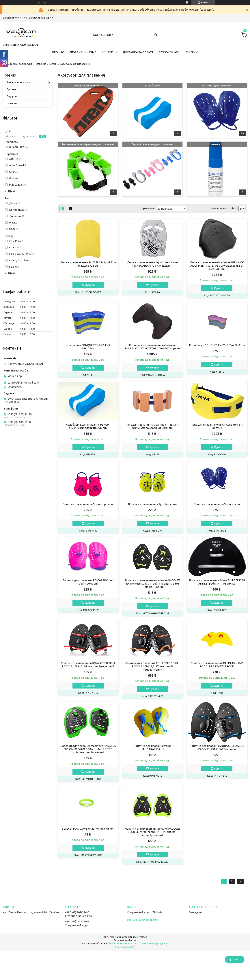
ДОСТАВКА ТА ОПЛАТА (138, 52)
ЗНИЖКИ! (192, 52)
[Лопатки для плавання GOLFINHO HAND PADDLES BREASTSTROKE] (217, 639)
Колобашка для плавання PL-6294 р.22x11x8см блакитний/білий (88, 426)
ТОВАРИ (107, 52)
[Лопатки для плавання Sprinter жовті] (152, 480)
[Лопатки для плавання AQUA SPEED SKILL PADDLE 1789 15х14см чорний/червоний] (88, 639)
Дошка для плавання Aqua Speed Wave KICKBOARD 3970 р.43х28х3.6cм (152, 264)
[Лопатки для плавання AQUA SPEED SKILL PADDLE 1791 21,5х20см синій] (217, 722)
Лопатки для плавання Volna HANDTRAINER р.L (152, 747)
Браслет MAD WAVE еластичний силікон (88, 828)
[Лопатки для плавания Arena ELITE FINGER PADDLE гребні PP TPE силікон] (217, 557)
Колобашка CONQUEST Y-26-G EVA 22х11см (217, 345)
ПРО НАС (58, 52)
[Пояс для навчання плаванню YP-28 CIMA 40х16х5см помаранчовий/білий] (152, 401)
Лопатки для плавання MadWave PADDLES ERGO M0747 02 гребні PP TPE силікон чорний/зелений (152, 832)
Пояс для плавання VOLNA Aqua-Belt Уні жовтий (217, 426)
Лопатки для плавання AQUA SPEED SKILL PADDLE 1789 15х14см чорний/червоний (88, 664)
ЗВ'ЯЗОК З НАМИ (169, 52)
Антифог (217, 144)
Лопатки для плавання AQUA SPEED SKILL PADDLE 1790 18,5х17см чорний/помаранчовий (152, 666)
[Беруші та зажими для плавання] (152, 169)
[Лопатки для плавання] (217, 110)
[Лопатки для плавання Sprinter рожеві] (88, 480)
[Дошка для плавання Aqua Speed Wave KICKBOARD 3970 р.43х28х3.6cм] (152, 239)
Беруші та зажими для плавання (152, 144)
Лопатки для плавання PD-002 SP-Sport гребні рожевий (88, 582)
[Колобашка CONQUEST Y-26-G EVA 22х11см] (217, 321)
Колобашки (152, 85)
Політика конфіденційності (154, 943)
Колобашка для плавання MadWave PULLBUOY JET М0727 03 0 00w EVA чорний (152, 347)
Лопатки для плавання (217, 85)
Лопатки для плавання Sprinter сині (216, 504)
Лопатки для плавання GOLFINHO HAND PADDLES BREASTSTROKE (217, 664)
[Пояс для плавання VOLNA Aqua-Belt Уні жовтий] (217, 401)
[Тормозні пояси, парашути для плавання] (88, 169)
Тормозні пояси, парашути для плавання (87, 144)
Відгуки (11, 96)
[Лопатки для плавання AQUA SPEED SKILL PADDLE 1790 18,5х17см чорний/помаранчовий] (152, 639)
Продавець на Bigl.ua (125, 940)
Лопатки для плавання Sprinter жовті (152, 504)
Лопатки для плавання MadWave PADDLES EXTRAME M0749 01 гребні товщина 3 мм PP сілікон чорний (152, 583)
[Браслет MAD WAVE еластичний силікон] (88, 805)
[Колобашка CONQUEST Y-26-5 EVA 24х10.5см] (88, 321)
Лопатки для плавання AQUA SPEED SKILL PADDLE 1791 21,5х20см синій (216, 747)
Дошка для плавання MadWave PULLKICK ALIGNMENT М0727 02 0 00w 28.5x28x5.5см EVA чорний (217, 265)
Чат (237, 959)
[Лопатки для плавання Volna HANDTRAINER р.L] (152, 722)
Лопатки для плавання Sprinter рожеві (87, 504)
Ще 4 (11, 191)
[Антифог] (217, 169)
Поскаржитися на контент (124, 943)
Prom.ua (143, 937)
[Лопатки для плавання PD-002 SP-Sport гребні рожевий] (88, 557)
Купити (90, 285)
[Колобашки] (152, 110)
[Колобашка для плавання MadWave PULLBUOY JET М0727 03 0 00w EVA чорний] (152, 321)
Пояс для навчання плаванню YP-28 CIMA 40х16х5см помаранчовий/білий (152, 426)
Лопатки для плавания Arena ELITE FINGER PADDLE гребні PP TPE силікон (217, 582)
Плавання (40, 63)
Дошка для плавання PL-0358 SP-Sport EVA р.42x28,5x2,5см (88, 264)
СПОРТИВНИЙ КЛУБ (82, 52)
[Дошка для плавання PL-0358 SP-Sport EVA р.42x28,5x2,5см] (88, 239)
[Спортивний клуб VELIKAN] (21, 32)
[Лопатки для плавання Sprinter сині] (217, 480)
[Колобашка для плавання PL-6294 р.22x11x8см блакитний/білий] (88, 401)
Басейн (53, 63)
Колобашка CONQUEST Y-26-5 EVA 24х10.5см (88, 347)
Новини (11, 103)
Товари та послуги (21, 63)
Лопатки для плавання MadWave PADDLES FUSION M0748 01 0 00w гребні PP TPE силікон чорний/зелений (88, 749)
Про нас (11, 89)
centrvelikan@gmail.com (23, 382)
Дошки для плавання (88, 85)
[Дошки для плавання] (88, 110)
